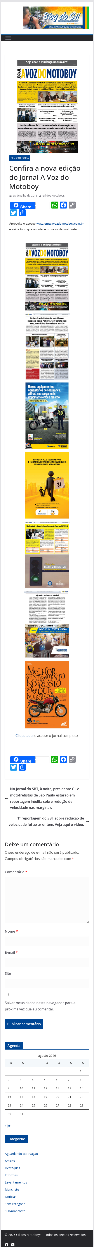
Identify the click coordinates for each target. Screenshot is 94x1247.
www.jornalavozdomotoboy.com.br (60, 223)
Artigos (10, 1161)
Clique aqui (24, 735)
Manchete (12, 1189)
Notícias (10, 1197)
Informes (11, 1175)
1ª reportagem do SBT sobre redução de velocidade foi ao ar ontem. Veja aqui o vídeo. (46, 821)
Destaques (12, 1168)
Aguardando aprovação (21, 1154)
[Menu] (8, 38)
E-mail (11, 952)
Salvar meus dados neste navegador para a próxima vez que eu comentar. (40, 1006)
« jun (8, 1125)
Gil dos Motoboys (53, 195)
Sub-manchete (15, 1211)
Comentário (16, 872)
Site (8, 973)
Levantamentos (16, 1182)
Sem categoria (20, 158)
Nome (11, 931)
